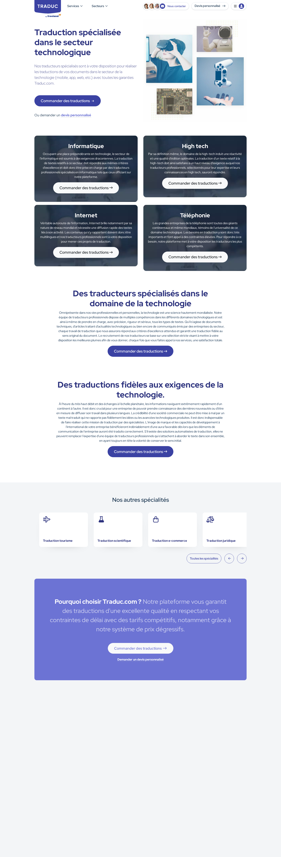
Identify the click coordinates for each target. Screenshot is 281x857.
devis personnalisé (76, 115)
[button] (239, 6)
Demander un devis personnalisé (140, 659)
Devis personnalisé (208, 6)
